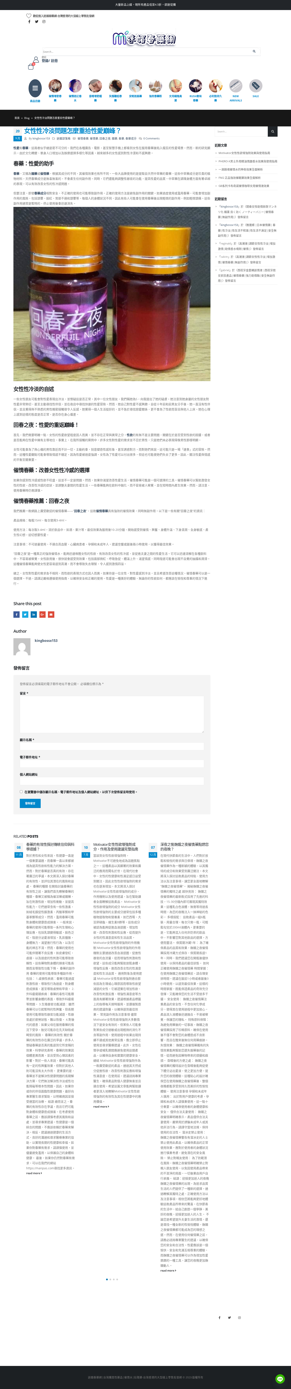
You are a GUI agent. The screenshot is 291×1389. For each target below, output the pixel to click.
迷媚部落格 (64, 138)
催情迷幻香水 (75, 98)
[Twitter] (37, 22)
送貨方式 (18, 1337)
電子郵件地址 (30, 757)
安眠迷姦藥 (135, 96)
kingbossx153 (41, 138)
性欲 (130, 435)
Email (51, 614)
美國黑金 (153, 1315)
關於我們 (18, 1315)
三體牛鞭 (153, 1337)
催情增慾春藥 (55, 98)
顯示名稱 (27, 740)
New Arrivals (236, 98)
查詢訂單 (18, 1330)
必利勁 (152, 1323)
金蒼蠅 (85, 1323)
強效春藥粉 (155, 96)
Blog (27, 118)
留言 (24, 693)
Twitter (25, 614)
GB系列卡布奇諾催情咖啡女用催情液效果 (244, 186)
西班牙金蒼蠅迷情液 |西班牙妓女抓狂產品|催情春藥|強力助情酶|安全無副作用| (247, 275)
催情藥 (94, 138)
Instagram (239, 1317)
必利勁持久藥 (215, 98)
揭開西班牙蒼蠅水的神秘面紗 (182, 844)
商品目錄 (35, 101)
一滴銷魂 (86, 1344)
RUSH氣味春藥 (196, 98)
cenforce (153, 1344)
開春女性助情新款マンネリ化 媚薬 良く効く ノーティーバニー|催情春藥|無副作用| (247, 212)
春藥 (121, 138)
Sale (256, 96)
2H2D (151, 1330)
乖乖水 (85, 1315)
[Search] (254, 51)
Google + (42, 614)
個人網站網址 (29, 774)
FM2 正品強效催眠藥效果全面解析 (240, 178)
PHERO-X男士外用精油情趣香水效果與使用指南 (248, 161)
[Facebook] (29, 22)
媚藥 (114, 138)
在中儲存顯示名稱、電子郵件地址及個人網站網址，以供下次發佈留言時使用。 (81, 792)
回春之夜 (105, 138)
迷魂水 (85, 1337)
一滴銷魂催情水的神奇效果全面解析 (241, 169)
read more (33, 1106)
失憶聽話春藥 (115, 98)
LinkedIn (34, 614)
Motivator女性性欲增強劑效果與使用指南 (244, 153)
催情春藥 (83, 138)
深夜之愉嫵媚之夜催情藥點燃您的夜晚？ (117, 847)
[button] (107, 1279)
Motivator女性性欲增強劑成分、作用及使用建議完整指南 (48, 847)
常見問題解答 (21, 1323)
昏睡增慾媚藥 (95, 98)
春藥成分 (131, 138)
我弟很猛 (153, 1352)
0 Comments (151, 138)
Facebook (16, 614)
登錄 (16, 1352)
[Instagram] (44, 22)
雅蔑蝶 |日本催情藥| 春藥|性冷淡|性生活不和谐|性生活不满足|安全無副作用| (247, 230)
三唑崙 (85, 1352)
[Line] (280, 1379)
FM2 (83, 1330)
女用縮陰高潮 (175, 98)
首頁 (17, 118)
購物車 (17, 1344)
